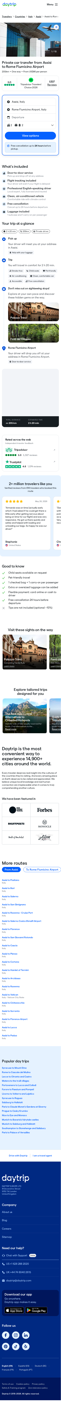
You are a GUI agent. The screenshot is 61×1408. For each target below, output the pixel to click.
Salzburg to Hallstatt (12, 1102)
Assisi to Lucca (9, 1027)
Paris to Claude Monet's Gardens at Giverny (24, 1106)
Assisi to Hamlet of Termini (15, 970)
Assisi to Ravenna (10, 986)
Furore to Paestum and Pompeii (18, 1089)
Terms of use (8, 1384)
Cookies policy (22, 1384)
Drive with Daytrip (18, 1155)
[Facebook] (5, 1335)
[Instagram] (15, 1335)
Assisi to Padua (9, 1035)
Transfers (7, 16)
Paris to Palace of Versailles (16, 1132)
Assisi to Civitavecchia (13, 1002)
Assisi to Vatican (10, 994)
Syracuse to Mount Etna (14, 1068)
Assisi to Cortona (10, 962)
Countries (20, 16)
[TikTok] (15, 1346)
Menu (50, 4)
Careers (6, 1228)
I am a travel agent (42, 1155)
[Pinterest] (5, 1346)
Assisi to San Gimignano (14, 904)
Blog (4, 1220)
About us (7, 1212)
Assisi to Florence (11, 929)
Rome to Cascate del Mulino (16, 1072)
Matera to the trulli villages (15, 1081)
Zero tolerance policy (38, 1388)
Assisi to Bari (8, 888)
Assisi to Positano (10, 880)
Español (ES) (23, 1366)
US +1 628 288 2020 (17, 1263)
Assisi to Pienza (9, 953)
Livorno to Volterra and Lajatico (18, 1093)
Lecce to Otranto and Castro (16, 1076)
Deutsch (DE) (40, 1366)
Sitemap (7, 1237)
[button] (26, 523)
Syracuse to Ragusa (12, 1098)
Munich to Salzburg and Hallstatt (18, 1124)
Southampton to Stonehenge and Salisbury (24, 1128)
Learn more (9, 666)
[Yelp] (26, 1346)
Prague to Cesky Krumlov (15, 1111)
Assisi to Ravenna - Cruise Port (17, 912)
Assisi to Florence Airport (14, 1019)
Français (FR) (8, 1370)
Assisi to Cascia (9, 945)
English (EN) (7, 1366)
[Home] (9, 4)
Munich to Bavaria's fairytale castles (20, 1119)
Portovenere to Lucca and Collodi (19, 1085)
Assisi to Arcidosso (11, 978)
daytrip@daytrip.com (18, 1280)
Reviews (52, 84)
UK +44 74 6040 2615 (18, 1272)
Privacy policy (38, 1384)
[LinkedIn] (26, 1335)
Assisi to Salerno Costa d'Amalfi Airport (21, 921)
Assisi (38, 16)
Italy (30, 16)
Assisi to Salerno (10, 896)
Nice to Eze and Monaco (14, 1115)
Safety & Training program (14, 1388)
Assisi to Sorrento (11, 1011)
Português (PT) (25, 1370)
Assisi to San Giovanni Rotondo (17, 937)
